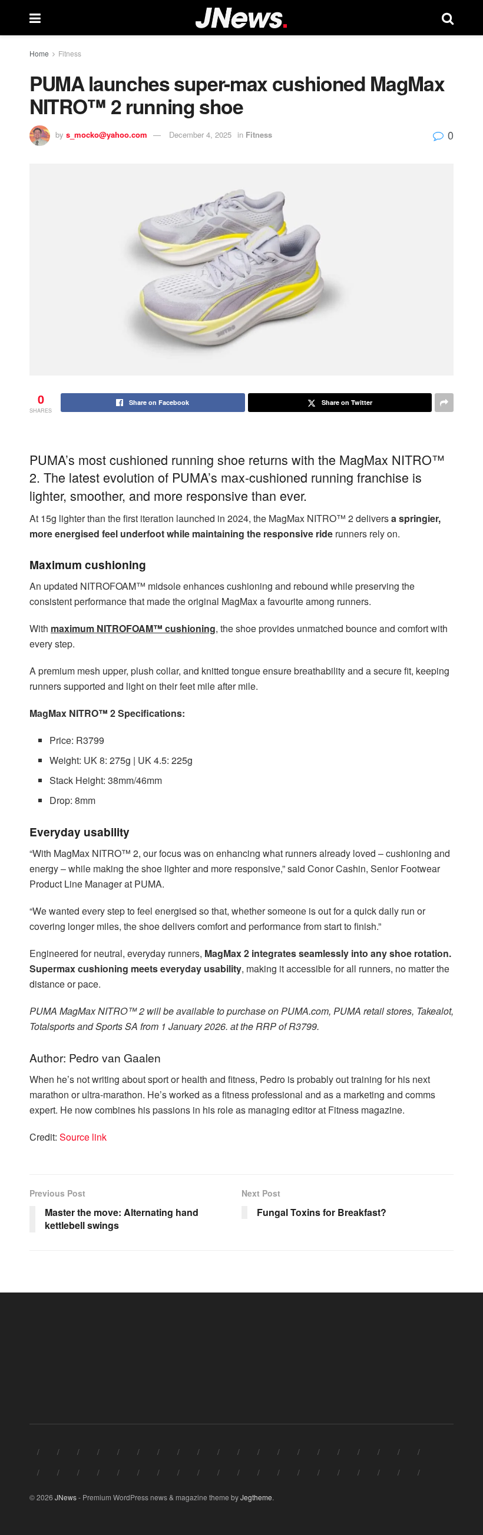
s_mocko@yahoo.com (106, 134)
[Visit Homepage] (241, 18)
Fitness (69, 53)
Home (39, 53)
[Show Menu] (35, 17)
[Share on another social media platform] (444, 402)
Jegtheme (256, 1497)
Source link (83, 1137)
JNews (66, 1497)
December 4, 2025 (200, 134)
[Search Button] (448, 17)
